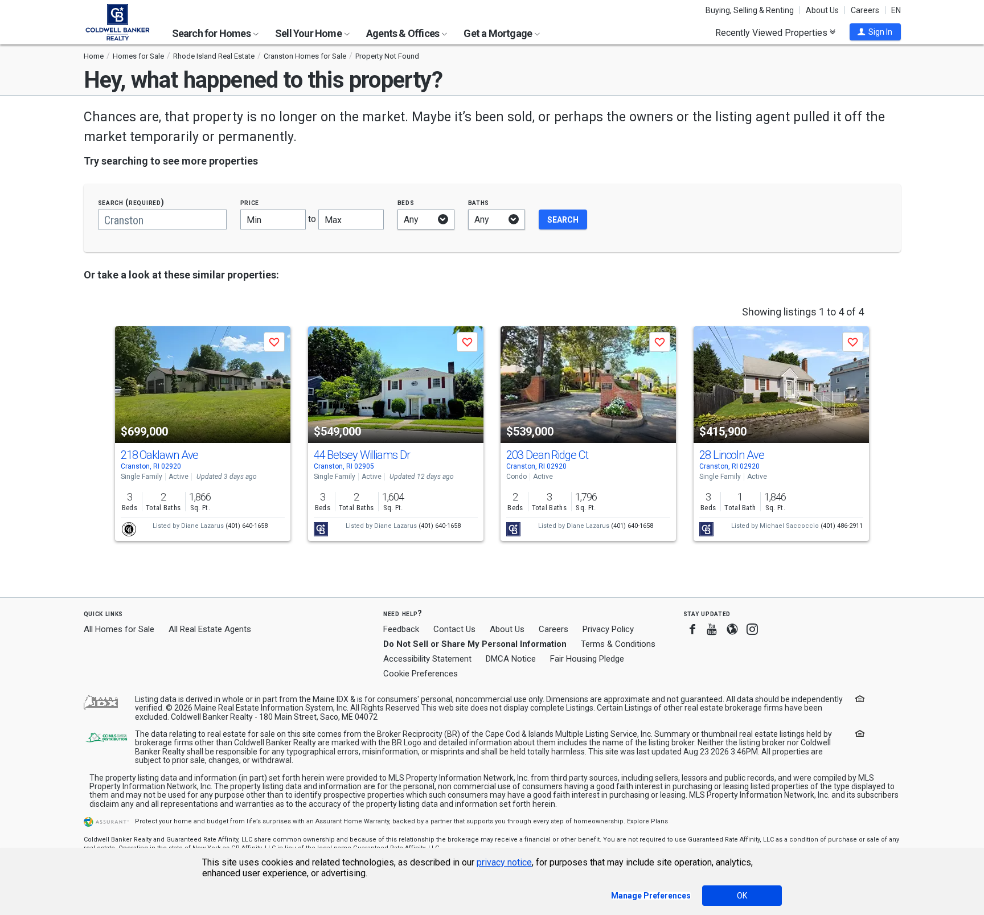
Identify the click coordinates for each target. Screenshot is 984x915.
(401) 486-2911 (842, 526)
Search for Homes (212, 33)
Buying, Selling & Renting (750, 10)
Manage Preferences (651, 896)
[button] (875, 31)
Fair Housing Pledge (587, 659)
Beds (406, 202)
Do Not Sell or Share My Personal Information (475, 644)
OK (742, 895)
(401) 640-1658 (247, 526)
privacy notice (504, 862)
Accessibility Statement (427, 659)
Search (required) (131, 202)
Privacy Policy (608, 629)
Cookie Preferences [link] (420, 673)
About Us (822, 10)
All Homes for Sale (119, 629)
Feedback (401, 629)
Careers (865, 10)
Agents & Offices (403, 33)
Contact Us (454, 629)
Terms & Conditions (618, 644)
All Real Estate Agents (210, 629)
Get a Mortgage (499, 33)
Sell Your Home (309, 33)
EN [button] (896, 10)
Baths (479, 202)
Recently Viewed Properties (772, 32)
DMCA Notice (511, 659)
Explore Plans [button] (647, 821)
